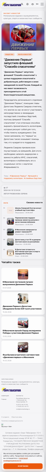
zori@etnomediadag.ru (23, 409)
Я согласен (23, 466)
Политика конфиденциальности (12, 421)
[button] (42, 4)
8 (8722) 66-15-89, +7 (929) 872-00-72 (22, 405)
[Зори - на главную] (11, 4)
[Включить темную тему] (27, 4)
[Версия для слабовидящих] (33, 4)
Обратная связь (16, 417)
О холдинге (5, 417)
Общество (9, 54)
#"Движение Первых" (18, 176)
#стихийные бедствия (33, 178)
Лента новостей (24, 54)
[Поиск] (22, 4)
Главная (3, 399)
